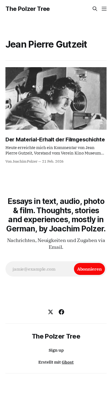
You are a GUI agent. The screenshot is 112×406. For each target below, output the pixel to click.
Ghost (68, 362)
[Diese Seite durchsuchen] (95, 8)
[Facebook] (61, 312)
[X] (50, 312)
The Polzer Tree (27, 9)
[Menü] (104, 8)
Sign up (56, 350)
